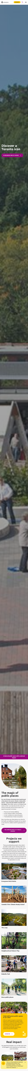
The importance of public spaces (12, 830)
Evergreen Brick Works (11, 155)
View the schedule (11, 1067)
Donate (17, 2)
